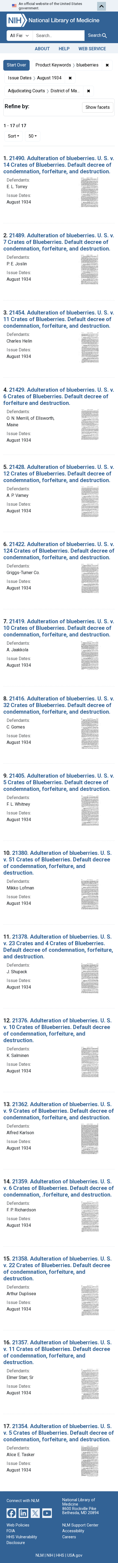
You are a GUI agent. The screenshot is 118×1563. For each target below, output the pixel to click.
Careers (69, 1537)
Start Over (16, 65)
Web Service (92, 48)
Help (64, 48)
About (42, 48)
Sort (12, 136)
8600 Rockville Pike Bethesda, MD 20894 (80, 1510)
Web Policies (18, 1525)
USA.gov (74, 1555)
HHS (60, 1555)
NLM (40, 1555)
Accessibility (73, 1531)
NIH (50, 1555)
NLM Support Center (80, 1525)
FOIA (11, 1531)
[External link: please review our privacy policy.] (11, 1512)
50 (34, 136)
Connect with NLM (23, 1500)
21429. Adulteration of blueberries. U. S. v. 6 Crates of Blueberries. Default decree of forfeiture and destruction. (58, 396)
